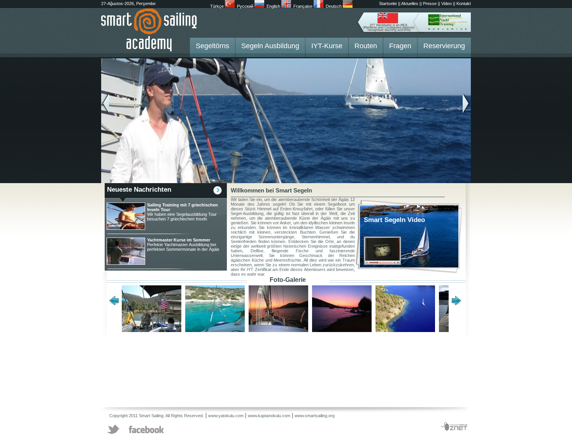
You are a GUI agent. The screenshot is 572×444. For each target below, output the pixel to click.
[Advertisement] (242, 352)
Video (446, 3)
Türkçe (217, 6)
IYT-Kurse (326, 46)
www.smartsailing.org (315, 415)
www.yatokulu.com (226, 415)
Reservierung (444, 46)
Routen (365, 46)
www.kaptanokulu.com (269, 415)
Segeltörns (212, 46)
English (274, 6)
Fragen (400, 46)
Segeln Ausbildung (270, 46)
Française (303, 6)
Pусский (245, 6)
